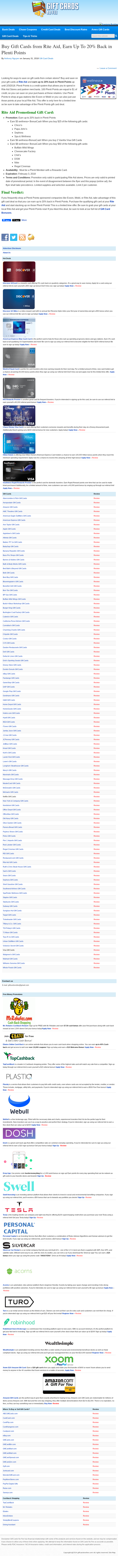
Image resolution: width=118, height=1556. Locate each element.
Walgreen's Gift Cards (11, 955)
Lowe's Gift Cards (10, 762)
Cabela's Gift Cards (10, 617)
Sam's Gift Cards (9, 871)
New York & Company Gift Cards (15, 801)
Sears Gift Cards (9, 876)
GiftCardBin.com (9, 1444)
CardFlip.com (8, 1422)
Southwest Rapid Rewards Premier (17, 483)
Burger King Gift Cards (11, 608)
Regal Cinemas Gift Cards (13, 849)
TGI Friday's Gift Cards (11, 928)
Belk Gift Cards (9, 573)
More (24, 220)
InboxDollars (8, 1516)
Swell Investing (9, 1195)
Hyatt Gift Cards (9, 718)
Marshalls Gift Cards (11, 775)
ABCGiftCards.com (10, 1414)
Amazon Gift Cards (10, 507)
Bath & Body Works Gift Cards (14, 564)
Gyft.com (6, 1466)
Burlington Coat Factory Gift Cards (16, 612)
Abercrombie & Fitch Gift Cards (15, 498)
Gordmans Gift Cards (11, 696)
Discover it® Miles (10, 311)
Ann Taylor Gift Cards (11, 525)
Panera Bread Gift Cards (12, 827)
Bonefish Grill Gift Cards (12, 586)
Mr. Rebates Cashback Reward (15, 1026)
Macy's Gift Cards (9, 770)
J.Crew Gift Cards (10, 735)
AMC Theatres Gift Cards (12, 511)
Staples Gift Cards (10, 897)
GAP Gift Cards (9, 687)
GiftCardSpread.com (11, 1457)
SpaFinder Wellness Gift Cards (15, 893)
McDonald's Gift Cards (11, 788)
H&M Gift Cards (9, 700)
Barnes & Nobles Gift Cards (13, 560)
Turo (4, 1311)
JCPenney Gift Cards (11, 740)
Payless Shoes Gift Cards (13, 832)
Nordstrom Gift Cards (11, 805)
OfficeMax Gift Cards (11, 814)
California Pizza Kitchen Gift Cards (16, 621)
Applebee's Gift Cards (11, 533)
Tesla (5, 1215)
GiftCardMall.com (9, 1453)
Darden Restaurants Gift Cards (15, 647)
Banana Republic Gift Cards (14, 551)
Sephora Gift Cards (10, 880)
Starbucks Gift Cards (11, 902)
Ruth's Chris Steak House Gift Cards (17, 867)
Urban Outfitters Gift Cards (13, 941)
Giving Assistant (9, 1525)
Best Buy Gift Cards (10, 577)
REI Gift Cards (8, 854)
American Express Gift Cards (14, 520)
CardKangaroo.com (10, 1427)
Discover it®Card (10, 283)
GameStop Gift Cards (11, 683)
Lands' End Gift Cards (11, 757)
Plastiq (5, 1084)
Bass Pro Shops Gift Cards (13, 555)
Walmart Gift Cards (10, 959)
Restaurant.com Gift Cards (13, 858)
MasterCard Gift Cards (11, 783)
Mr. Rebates (7, 1507)
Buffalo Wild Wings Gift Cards (14, 599)
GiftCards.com (8, 1440)
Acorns (6, 1285)
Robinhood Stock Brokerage (14, 1329)
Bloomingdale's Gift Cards (13, 582)
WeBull (6, 1119)
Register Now (67, 1314)
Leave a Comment (108, 68)
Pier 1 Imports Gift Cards (12, 840)
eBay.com (7, 1436)
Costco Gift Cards (10, 639)
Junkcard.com (8, 1471)
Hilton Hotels (8, 455)
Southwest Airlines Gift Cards (14, 889)
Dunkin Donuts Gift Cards (13, 669)
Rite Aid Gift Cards (10, 862)
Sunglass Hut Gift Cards (12, 911)
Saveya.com (8, 1493)
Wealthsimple (8, 1350)
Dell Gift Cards (8, 652)
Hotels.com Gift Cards (11, 713)
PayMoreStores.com (11, 1479)
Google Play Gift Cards (12, 691)
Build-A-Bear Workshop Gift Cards (16, 604)
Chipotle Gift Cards (10, 634)
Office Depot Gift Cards (12, 810)
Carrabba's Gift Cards (11, 625)
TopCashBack (8, 1064)
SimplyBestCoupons (11, 1520)
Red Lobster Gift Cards (12, 845)
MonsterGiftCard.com (11, 1475)
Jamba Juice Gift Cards (12, 731)
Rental (17, 1250)
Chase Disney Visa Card (13, 427)
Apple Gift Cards (9, 529)
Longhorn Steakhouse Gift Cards (15, 766)
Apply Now (69, 286)
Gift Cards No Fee (59, 9)
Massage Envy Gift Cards (13, 779)
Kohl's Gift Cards (9, 753)
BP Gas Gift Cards (10, 595)
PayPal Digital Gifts (10, 1484)
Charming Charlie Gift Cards (14, 630)
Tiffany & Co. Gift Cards (12, 924)
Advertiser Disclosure (12, 248)
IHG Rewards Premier (12, 400)
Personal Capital (9, 1236)
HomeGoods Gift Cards (12, 709)
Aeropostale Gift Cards (12, 503)
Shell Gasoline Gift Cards (13, 884)
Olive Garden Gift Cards (12, 823)
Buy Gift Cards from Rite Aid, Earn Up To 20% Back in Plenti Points (56, 49)
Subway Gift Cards (10, 906)
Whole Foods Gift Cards (12, 968)
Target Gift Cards (9, 915)
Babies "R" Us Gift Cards (12, 542)
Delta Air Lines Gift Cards (12, 656)
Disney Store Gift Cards (12, 665)
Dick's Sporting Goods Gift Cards (15, 661)
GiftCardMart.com (10, 1449)
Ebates (5, 1511)
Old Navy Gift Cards (10, 818)
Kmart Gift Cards (9, 748)
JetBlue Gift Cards (10, 744)
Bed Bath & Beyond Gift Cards (14, 569)
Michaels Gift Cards (10, 792)
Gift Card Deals (46, 58)
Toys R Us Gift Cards (11, 937)
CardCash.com (9, 1418)
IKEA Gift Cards (9, 722)
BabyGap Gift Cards (10, 547)
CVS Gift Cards (9, 643)
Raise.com (7, 1488)
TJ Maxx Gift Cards (10, 933)
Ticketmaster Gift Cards (12, 919)
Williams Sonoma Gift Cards (14, 963)
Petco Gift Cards (9, 836)
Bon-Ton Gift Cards (10, 590)
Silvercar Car (8, 1250)
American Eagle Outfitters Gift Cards (17, 516)
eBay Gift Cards (9, 674)
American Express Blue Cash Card (17, 339)
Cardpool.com (8, 1431)
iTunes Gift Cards (9, 726)
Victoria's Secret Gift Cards (13, 946)
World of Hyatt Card (11, 369)
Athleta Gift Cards (10, 538)
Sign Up (81, 1197)
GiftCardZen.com (9, 1462)
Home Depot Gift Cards (12, 704)
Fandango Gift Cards (11, 678)
